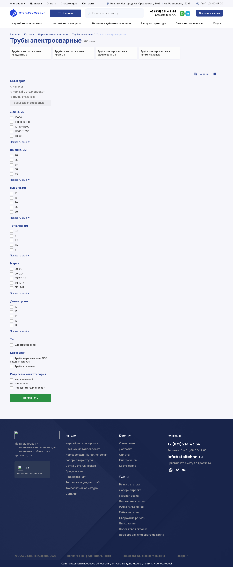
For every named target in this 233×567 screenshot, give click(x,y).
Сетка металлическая (80, 466)
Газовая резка (129, 496)
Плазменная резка (132, 501)
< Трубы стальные (22, 96)
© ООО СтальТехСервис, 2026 (35, 556)
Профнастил (74, 471)
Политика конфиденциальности (89, 556)
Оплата (51, 3)
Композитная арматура (81, 488)
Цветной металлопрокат (82, 449)
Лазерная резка (130, 490)
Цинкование (127, 523)
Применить (30, 397)
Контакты (88, 3)
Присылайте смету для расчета (189, 463)
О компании (17, 3)
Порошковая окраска (133, 529)
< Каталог (16, 86)
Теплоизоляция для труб (82, 482)
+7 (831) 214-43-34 (184, 444)
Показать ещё (20, 141)
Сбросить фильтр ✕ (30, 408)
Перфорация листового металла (141, 535)
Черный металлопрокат (81, 443)
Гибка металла (129, 512)
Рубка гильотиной (131, 507)
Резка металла (129, 484)
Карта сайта (127, 466)
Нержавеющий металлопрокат (86, 454)
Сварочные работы (132, 518)
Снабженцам (69, 3)
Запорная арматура (79, 460)
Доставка (36, 3)
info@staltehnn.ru (185, 456)
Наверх (181, 556)
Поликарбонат (75, 477)
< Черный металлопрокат (27, 91)
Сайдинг (71, 493)
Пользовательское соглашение (143, 556)
